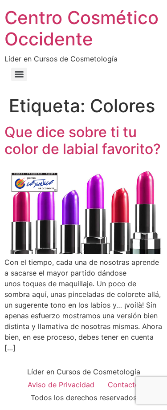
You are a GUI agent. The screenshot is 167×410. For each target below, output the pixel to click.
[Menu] (19, 74)
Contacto (123, 384)
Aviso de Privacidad (61, 384)
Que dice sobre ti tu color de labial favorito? (82, 140)
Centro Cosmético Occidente (81, 28)
